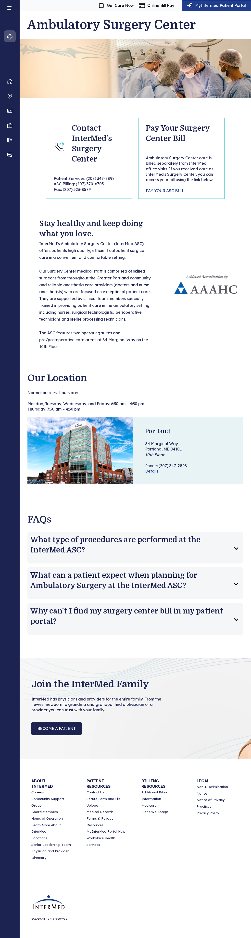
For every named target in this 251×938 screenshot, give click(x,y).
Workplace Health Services (101, 841)
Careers (37, 792)
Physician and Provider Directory (50, 854)
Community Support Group (47, 802)
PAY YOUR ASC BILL (165, 190)
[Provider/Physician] (10, 111)
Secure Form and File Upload (104, 802)
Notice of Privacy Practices (211, 803)
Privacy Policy (208, 813)
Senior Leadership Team (51, 845)
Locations (39, 838)
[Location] (10, 96)
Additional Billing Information (154, 795)
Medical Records (100, 812)
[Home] (10, 81)
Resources (95, 825)
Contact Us (95, 792)
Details (151, 471)
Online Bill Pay (160, 5)
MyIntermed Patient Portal (220, 5)
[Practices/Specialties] (10, 125)
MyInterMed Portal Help (106, 831)
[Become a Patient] (10, 155)
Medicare (148, 805)
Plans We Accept (154, 812)
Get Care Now (120, 5)
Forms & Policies (100, 818)
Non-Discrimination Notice (212, 790)
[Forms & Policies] (10, 140)
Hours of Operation (47, 818)
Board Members (44, 812)
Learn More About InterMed (46, 828)
